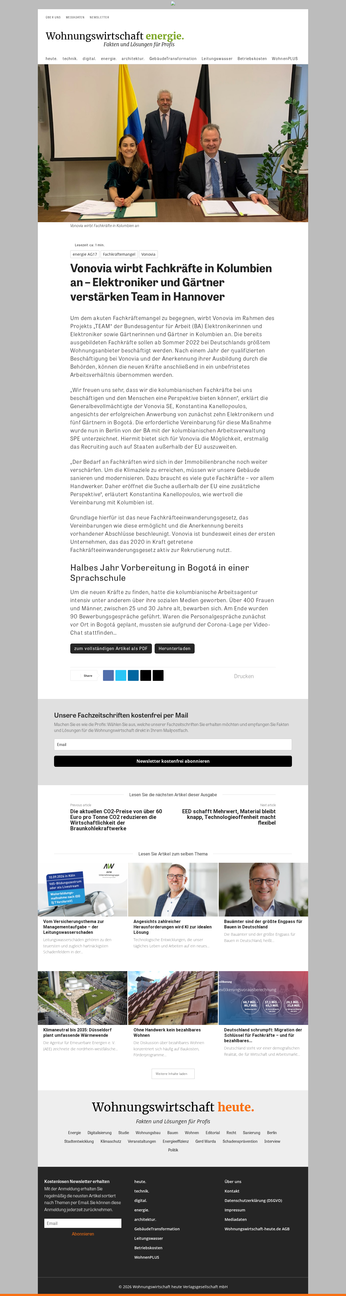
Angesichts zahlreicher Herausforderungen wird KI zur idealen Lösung (173, 927)
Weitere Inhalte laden (171, 1073)
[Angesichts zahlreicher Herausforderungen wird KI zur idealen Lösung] (173, 890)
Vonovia (148, 254)
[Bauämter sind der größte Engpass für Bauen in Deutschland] (263, 890)
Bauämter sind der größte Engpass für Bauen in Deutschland (263, 924)
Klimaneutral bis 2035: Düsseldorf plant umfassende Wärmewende (77, 1032)
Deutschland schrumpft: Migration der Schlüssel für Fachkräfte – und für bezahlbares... (263, 1035)
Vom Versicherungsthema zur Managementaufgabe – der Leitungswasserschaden (73, 927)
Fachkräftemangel (119, 254)
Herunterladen (175, 648)
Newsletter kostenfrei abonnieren (173, 761)
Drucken (244, 676)
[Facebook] (108, 675)
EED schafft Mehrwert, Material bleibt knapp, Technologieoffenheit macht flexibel (229, 817)
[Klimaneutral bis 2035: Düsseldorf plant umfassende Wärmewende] (82, 998)
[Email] (145, 675)
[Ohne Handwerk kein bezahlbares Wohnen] (173, 998)
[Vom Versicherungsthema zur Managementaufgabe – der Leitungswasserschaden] (82, 890)
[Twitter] (120, 675)
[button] (296, 17)
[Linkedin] (133, 675)
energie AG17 (85, 254)
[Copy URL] (158, 675)
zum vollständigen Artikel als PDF (111, 648)
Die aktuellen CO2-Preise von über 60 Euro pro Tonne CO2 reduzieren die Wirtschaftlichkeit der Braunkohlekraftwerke (116, 820)
